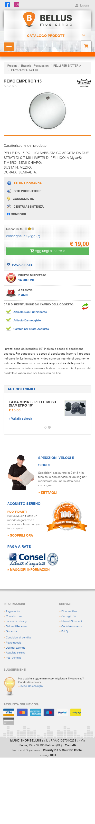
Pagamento (12, 611)
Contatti (70, 745)
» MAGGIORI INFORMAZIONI (28, 569)
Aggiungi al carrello (49, 251)
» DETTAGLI (47, 492)
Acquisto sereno (15, 652)
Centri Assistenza (71, 626)
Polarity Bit (50, 750)
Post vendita (13, 657)
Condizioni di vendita (18, 637)
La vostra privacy (16, 621)
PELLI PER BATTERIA (67, 66)
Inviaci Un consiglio (31, 686)
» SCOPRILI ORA (20, 535)
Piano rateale (13, 642)
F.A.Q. (65, 631)
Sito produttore (27, 191)
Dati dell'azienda (15, 647)
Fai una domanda (28, 183)
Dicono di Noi (69, 611)
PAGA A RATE (22, 265)
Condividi (18, 214)
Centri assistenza (29, 206)
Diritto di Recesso (16, 626)
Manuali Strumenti (71, 621)
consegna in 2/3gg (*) (23, 236)
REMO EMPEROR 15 (24, 70)
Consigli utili (23, 199)
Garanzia (11, 631)
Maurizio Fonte (72, 750)
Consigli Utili (68, 616)
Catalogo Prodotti (46, 35)
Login (84, 5)
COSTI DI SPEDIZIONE (27, 260)
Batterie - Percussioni (35, 66)
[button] (8, 427)
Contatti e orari (14, 616)
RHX (53, 755)
